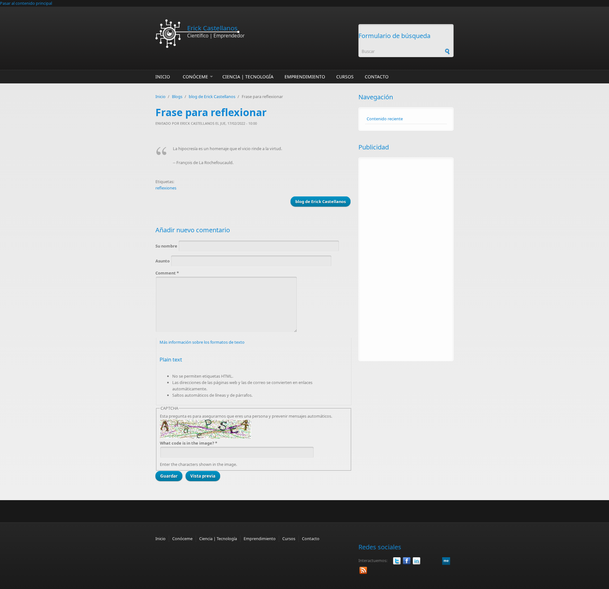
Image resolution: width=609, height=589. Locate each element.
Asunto (163, 261)
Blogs (177, 96)
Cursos (345, 77)
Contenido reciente (385, 119)
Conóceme (195, 77)
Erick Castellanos (212, 27)
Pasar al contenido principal (26, 3)
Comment (167, 273)
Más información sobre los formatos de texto (202, 342)
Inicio (162, 77)
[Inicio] (253, 33)
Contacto (377, 77)
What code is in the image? (188, 443)
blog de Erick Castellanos (212, 96)
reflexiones (165, 188)
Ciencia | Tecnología (247, 77)
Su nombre (166, 246)
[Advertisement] (406, 259)
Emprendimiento (305, 77)
